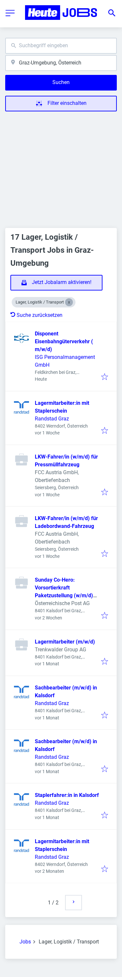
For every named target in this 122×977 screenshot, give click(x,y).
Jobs (25, 942)
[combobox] (61, 46)
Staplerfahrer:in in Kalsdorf (67, 795)
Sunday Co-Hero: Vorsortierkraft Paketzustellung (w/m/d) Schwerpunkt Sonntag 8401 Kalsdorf (67, 595)
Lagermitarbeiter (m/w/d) (65, 642)
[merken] (105, 377)
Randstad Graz (52, 419)
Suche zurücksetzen (39, 315)
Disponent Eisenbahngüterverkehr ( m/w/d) (64, 341)
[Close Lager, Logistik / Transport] (69, 302)
